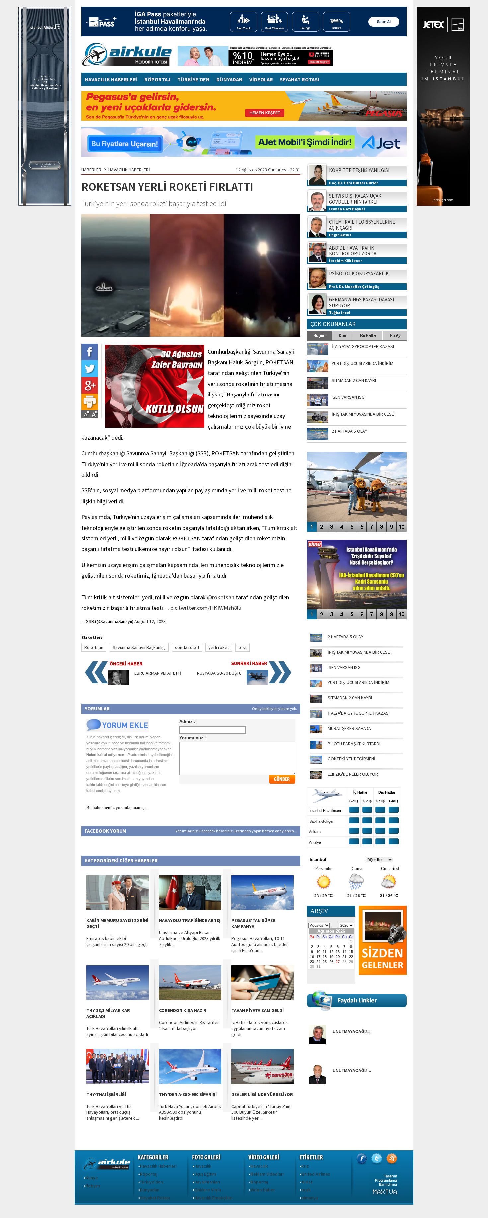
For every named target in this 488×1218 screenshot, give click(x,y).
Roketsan (93, 647)
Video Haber (263, 1190)
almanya (310, 1198)
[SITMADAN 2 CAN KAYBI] (316, 701)
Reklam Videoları (267, 1174)
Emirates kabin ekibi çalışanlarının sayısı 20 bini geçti (117, 941)
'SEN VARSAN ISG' (345, 667)
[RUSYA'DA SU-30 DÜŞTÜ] (257, 683)
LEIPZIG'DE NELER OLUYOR (353, 774)
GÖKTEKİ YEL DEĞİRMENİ (351, 759)
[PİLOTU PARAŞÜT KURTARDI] (316, 747)
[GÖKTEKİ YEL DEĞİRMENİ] (316, 762)
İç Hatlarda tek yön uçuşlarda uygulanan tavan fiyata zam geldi (259, 1028)
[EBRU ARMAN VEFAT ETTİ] (118, 683)
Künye (92, 1178)
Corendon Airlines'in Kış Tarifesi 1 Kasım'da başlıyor (190, 1025)
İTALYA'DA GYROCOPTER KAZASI (359, 713)
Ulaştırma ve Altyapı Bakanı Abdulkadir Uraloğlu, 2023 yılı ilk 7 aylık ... (189, 938)
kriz (305, 1166)
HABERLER (91, 170)
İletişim (93, 1186)
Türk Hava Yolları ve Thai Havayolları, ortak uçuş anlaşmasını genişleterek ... (112, 1112)
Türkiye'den (151, 1182)
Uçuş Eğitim (205, 1174)
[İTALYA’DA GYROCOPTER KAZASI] (316, 716)
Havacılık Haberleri (158, 1166)
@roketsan (220, 597)
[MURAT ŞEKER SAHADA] (316, 732)
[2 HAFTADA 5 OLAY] (316, 640)
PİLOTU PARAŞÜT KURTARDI (354, 744)
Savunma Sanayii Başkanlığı (139, 647)
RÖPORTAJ (157, 79)
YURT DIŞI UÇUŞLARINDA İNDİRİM (358, 682)
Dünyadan (149, 1190)
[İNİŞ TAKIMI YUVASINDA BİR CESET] (316, 655)
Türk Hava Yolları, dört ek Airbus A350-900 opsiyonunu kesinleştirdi (190, 1112)
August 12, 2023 (150, 621)
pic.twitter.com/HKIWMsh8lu (205, 607)
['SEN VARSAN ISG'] (316, 671)
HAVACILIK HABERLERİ (111, 79)
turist (307, 1182)
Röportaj (148, 1174)
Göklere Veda (207, 1190)
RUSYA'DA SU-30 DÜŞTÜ (219, 673)
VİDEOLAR (261, 79)
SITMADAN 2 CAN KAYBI (350, 698)
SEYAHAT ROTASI (299, 79)
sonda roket (187, 647)
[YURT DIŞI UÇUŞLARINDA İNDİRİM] (316, 686)
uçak (306, 1190)
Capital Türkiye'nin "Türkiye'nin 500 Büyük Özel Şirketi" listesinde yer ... (260, 1112)
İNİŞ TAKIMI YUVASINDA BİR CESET (360, 652)
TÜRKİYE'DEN (193, 79)
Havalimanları (207, 1182)
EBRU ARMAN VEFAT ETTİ (157, 673)
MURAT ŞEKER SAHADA (349, 728)
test (242, 647)
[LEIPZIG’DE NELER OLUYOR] (316, 777)
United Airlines (316, 1174)
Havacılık (202, 1166)
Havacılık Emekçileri (213, 1198)
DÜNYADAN (229, 79)
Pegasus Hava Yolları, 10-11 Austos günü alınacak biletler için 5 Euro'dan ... (259, 944)
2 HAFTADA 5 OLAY (345, 637)
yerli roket (218, 647)
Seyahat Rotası (155, 1198)
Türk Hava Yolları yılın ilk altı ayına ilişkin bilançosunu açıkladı (117, 1031)
